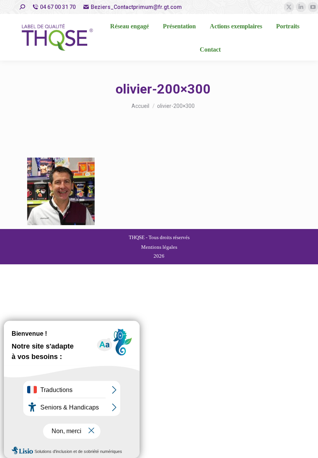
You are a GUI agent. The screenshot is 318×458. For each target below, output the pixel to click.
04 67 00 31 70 (58, 7)
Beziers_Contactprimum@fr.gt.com (136, 7)
